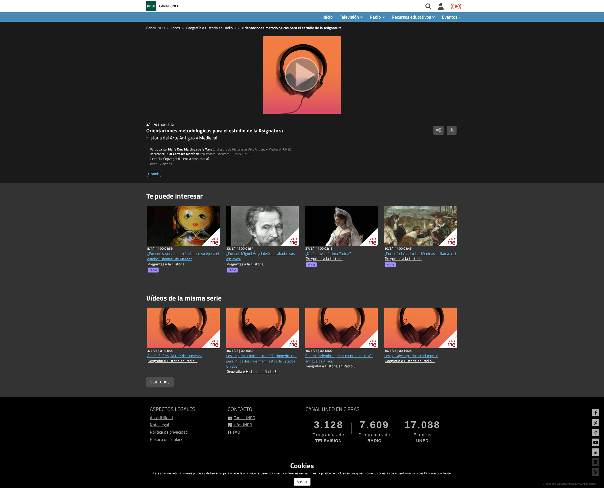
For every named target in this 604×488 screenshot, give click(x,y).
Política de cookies (166, 439)
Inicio (328, 16)
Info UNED (242, 425)
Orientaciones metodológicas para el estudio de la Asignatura (292, 28)
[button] (456, 237)
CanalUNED (155, 28)
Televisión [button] (350, 16)
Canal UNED (244, 418)
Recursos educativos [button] (412, 16)
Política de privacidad (169, 432)
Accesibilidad (161, 418)
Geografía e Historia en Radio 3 (211, 28)
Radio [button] (376, 16)
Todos (175, 28)
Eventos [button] (450, 16)
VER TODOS (160, 382)
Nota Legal (159, 425)
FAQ (236, 432)
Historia (154, 173)
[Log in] (440, 6)
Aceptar (302, 481)
